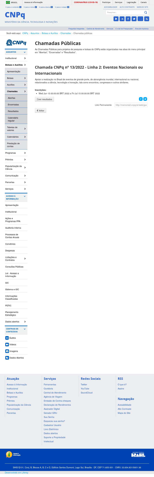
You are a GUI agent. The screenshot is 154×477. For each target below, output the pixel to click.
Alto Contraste (127, 7)
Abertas (11, 97)
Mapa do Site (142, 7)
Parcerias (9, 182)
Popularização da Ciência (13, 167)
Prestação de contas (13, 145)
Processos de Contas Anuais (12, 236)
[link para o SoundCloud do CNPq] (122, 18)
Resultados (13, 111)
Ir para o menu (30, 7)
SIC (7, 282)
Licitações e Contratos (11, 258)
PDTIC (8, 305)
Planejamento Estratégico (11, 313)
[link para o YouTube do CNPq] (116, 18)
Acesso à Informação (12, 197)
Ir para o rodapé (62, 7)
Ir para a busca (45, 7)
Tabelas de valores (12, 129)
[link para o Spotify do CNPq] (140, 18)
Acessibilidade (110, 7)
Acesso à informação (33, 2)
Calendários (12, 136)
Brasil (14, 2)
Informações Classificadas (11, 297)
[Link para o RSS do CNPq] (146, 18)
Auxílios (10, 84)
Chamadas (65, 33)
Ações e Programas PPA (12, 220)
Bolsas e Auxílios (50, 33)
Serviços (109, 28)
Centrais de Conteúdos (12, 330)
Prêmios (9, 159)
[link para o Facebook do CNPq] (128, 18)
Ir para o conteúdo (13, 7)
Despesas (10, 250)
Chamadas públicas (82, 33)
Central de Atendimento (95, 28)
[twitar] (145, 99)
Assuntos (35, 33)
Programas (10, 152)
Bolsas (10, 77)
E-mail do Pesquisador (124, 28)
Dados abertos (12, 321)
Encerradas (13, 104)
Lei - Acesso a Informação (12, 275)
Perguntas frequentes (76, 28)
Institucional (11, 58)
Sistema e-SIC (12, 289)
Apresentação (13, 71)
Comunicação (11, 175)
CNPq (25, 33)
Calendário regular (13, 119)
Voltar (41, 110)
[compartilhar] (141, 99)
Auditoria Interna (13, 227)
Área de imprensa (141, 28)
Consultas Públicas (14, 266)
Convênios (10, 243)
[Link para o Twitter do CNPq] (134, 18)
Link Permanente (103, 104)
